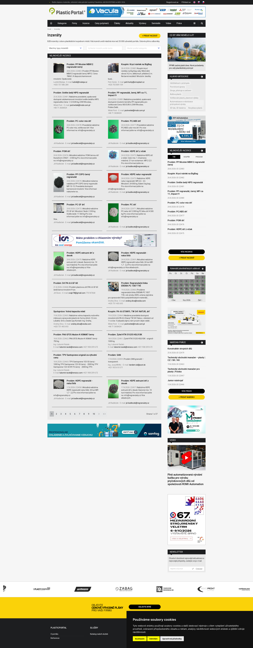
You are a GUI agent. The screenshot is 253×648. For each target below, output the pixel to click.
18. (176, 289)
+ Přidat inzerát (149, 36)
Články (117, 23)
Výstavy (142, 23)
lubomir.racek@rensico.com (71, 347)
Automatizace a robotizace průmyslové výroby (181, 103)
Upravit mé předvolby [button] (172, 639)
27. (186, 292)
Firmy (74, 23)
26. (181, 292)
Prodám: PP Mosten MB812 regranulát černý (80, 65)
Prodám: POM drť (61, 151)
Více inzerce (187, 252)
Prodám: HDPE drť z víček (133, 151)
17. (170, 289)
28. (192, 292)
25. (176, 292)
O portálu (54, 634)
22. (197, 289)
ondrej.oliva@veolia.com (136, 301)
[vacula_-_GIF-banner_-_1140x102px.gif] (146, 12)
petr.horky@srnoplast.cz (134, 82)
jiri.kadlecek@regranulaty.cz (83, 143)
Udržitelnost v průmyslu (179, 83)
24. (170, 292)
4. (176, 281)
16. (203, 285)
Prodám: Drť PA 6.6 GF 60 (65, 283)
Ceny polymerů (102, 23)
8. (197, 281)
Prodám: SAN (114, 355)
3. (170, 281)
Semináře (156, 23)
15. (197, 285)
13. (186, 285)
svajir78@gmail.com (77, 293)
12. (181, 285)
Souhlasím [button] (140, 639)
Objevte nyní (144, 607)
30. (203, 292)
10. (170, 285)
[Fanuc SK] (187, 321)
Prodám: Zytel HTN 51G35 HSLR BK (125, 334)
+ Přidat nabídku (186, 397)
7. (192, 281)
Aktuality (129, 23)
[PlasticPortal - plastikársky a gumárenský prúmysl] (67, 12)
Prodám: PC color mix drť (79, 121)
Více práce (187, 391)
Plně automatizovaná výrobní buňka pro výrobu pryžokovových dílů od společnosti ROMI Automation (185, 479)
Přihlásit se (186, 2)
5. (181, 281)
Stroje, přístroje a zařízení (180, 90)
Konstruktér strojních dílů (180, 348)
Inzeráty (57, 29)
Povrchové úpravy (177, 87)
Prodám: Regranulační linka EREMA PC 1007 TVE (134, 284)
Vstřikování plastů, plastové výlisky (184, 98)
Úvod (49, 29)
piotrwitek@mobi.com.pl (80, 105)
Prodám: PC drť (128, 204)
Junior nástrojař (175, 380)
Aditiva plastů (175, 94)
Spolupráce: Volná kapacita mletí (69, 311)
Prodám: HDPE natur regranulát (136, 174)
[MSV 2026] (187, 520)
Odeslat (198, 569)
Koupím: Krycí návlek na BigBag (136, 64)
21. (192, 289)
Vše (174, 157)
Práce (179, 23)
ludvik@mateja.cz (79, 82)
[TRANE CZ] (104, 240)
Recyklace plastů (195, 108)
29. (197, 292)
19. (181, 289)
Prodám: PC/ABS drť (131, 121)
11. (176, 285)
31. (170, 296)
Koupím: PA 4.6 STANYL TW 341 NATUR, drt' (129, 311)
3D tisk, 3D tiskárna (178, 108)
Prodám (199, 157)
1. (197, 277)
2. (203, 277)
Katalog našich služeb (99, 634)
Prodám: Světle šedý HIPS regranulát (71, 92)
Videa (168, 23)
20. (186, 289)
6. (186, 281)
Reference (55, 638)
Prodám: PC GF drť (76, 204)
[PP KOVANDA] (187, 130)
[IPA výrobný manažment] (187, 420)
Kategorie (62, 23)
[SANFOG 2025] (104, 431)
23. (203, 289)
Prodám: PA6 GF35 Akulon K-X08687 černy (73, 334)
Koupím (187, 157)
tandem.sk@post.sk (137, 365)
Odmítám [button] (153, 639)
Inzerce (85, 23)
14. (192, 285)
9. (203, 281)
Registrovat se (172, 2)
